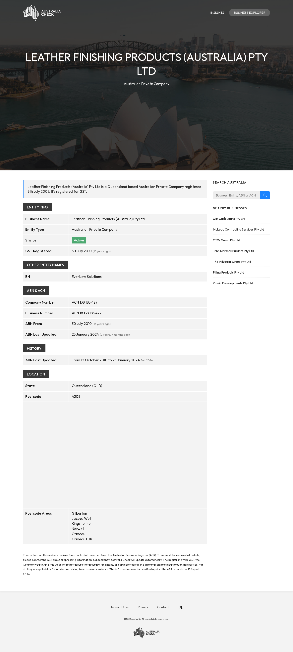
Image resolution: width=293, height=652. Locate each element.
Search (265, 195)
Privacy (143, 607)
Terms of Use (119, 607)
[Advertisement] (146, 117)
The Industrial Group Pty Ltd (232, 262)
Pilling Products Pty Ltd (228, 272)
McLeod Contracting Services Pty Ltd (238, 229)
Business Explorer (249, 13)
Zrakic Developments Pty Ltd (233, 283)
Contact (163, 607)
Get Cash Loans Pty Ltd (229, 219)
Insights (217, 13)
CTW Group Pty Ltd (226, 240)
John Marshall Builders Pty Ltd (233, 251)
